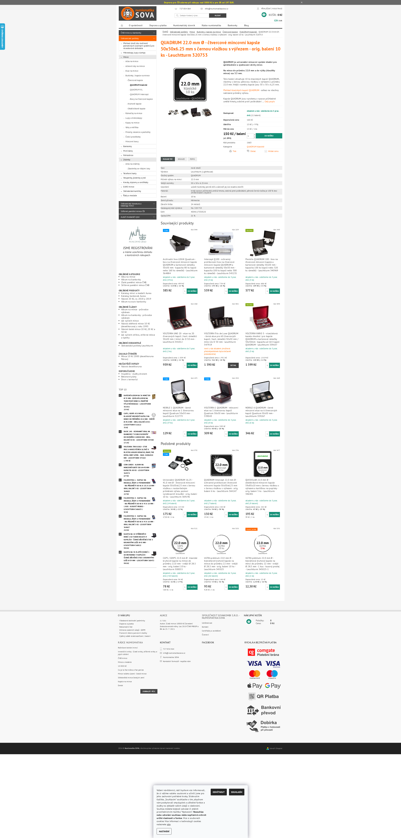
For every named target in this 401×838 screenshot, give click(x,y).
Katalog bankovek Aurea (133, 295)
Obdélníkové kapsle (137, 108)
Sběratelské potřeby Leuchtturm (137, 345)
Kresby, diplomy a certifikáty (135, 182)
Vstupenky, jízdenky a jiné (134, 177)
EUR (280, 20)
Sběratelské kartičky (132, 191)
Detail (233, 365)
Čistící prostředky (133, 136)
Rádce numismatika (211, 25)
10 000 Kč (122, 666)
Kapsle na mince (125, 681)
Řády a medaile (130, 195)
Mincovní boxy (131, 141)
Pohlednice (128, 155)
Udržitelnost (207, 623)
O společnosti (136, 25)
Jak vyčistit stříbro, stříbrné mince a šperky (138, 336)
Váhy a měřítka (131, 127)
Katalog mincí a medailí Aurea (136, 293)
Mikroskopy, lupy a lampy (134, 52)
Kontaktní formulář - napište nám (177, 661)
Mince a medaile (125, 662)
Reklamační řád (125, 627)
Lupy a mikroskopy (133, 118)
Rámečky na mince (133, 113)
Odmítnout (219, 792)
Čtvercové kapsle (135, 80)
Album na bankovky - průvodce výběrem (136, 316)
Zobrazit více (149, 691)
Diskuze (181, 159)
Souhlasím (236, 792)
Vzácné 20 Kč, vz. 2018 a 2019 (136, 298)
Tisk (234, 151)
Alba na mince (131, 61)
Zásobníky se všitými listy (139, 168)
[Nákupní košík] (248, 621)
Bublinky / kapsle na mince (137, 75)
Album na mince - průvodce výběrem (134, 311)
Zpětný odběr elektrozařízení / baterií (134, 636)
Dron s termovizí (129, 379)
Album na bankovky (131, 279)
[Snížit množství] (254, 137)
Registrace (277, 9)
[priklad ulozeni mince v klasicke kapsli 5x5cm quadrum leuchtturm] (184, 113)
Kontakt (205, 627)
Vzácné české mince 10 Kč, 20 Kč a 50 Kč (138, 330)
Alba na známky (132, 164)
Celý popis (270, 101)
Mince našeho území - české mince (132, 673)
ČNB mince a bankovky (131, 32)
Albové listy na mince (135, 66)
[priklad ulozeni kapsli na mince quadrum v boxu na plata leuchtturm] (207, 113)
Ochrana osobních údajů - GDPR (132, 630)
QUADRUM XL (136, 89)
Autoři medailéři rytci (130, 217)
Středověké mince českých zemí (131, 677)
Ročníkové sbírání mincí (128, 647)
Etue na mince (131, 71)
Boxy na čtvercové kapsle (141, 99)
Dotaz (253, 151)
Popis (192, 159)
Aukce (163, 615)
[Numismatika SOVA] (137, 13)
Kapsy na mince (132, 122)
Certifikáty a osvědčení (211, 631)
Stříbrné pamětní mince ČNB (135, 285)
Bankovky (232, 25)
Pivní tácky (128, 151)
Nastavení (164, 831)
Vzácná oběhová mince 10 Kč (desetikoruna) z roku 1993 (135, 325)
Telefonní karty (129, 173)
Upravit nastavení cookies (170, 748)
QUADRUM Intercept (139, 94)
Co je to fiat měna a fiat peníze (131, 670)
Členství (205, 634)
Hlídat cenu (273, 151)
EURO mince (128, 186)
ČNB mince (122, 658)
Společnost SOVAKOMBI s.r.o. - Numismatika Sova (221, 616)
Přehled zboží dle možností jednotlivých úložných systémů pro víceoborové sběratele (138, 45)
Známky (126, 159)
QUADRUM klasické (138, 85)
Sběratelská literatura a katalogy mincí (131, 204)
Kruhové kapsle (135, 103)
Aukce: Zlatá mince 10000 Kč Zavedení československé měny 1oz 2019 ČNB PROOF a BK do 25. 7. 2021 (179, 626)
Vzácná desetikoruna (131, 366)
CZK (276, 20)
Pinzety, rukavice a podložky (137, 132)
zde (168, 824)
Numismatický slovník (184, 25)
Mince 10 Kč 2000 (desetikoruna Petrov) (137, 358)
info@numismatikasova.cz (174, 653)
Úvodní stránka (122, 25)
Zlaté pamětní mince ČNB (133, 282)
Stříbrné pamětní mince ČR (133, 211)
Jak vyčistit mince (130, 320)
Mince (126, 57)
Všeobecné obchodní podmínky (132, 620)
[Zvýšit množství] (254, 134)
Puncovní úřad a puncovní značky (133, 633)
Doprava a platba (158, 25)
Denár (120, 685)
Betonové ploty (129, 376)
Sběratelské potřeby (130, 38)
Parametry (168, 159)
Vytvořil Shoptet (276, 748)
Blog (246, 25)
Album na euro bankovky (133, 301)
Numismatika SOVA (171, 657)
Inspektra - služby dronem (134, 373)
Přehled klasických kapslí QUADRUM (241, 90)
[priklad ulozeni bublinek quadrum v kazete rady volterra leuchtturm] (195, 113)
